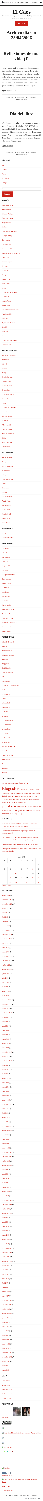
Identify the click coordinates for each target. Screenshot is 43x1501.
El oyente (5, 266)
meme (23, 799)
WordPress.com (6, 1398)
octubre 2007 (6, 1257)
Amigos (4, 783)
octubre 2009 (6, 1161)
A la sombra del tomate (9, 355)
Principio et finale (7, 618)
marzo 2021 (5, 952)
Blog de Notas (6, 222)
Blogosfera (11, 788)
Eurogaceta (5, 275)
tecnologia (14, 814)
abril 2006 (5, 1335)
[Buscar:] (21, 189)
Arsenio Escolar (7, 650)
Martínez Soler (6, 738)
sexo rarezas (36, 810)
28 (27, 882)
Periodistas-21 (6, 759)
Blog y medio (6, 470)
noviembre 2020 (7, 961)
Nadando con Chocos (8, 746)
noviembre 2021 (7, 934)
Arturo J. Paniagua (7, 214)
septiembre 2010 (7, 1130)
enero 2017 (5, 1083)
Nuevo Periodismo (7, 751)
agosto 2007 (5, 1265)
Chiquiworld (6, 566)
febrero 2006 (6, 1344)
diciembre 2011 (6, 1104)
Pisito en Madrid (7, 429)
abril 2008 (5, 1231)
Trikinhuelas (6, 447)
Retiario (4, 772)
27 (21, 882)
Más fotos (5, 1417)
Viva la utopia (6, 631)
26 (16, 882)
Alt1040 (4, 364)
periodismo (9, 806)
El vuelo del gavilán (8, 394)
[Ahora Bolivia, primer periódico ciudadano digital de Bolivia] (21, 1480)
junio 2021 (5, 943)
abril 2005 (5, 1366)
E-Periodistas (6, 681)
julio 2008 (5, 1217)
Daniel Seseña (6, 668)
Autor (3, 165)
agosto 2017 (5, 1069)
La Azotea (5, 711)
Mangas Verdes (6, 505)
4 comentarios (22, 155)
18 (10, 878)
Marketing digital (15, 799)
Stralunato (5, 331)
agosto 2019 (5, 1017)
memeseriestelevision (32, 799)
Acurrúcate (5, 360)
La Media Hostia (7, 725)
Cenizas (4, 227)
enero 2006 (5, 1348)
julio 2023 (5, 913)
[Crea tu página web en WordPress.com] (21, 2)
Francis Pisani (6, 501)
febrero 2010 (6, 1148)
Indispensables (18, 796)
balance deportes (13, 783)
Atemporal (5, 659)
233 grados (5, 548)
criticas (37, 789)
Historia (10, 796)
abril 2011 (5, 1113)
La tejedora (5, 412)
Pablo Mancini (6, 425)
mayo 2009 (5, 1178)
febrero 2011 (6, 1117)
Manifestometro (7, 416)
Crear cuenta (6, 1381)
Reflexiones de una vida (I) (21, 56)
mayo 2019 (5, 1030)
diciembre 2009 (6, 1152)
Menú (23, 24)
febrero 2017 (6, 1078)
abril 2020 (5, 987)
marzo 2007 (5, 1287)
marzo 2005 (5, 1370)
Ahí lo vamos (6, 557)
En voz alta (5, 270)
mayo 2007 (5, 1279)
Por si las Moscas (7, 764)
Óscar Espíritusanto (8, 218)
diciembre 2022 (6, 930)
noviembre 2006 (7, 1305)
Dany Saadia (6, 240)
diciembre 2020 (6, 956)
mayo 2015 (5, 1091)
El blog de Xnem (7, 386)
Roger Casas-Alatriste (8, 323)
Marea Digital (6, 305)
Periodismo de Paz (7, 755)
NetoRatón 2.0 (6, 514)
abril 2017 (5, 1074)
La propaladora (6, 729)
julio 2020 (5, 978)
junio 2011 (5, 1109)
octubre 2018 (6, 1056)
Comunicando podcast (8, 479)
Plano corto (5, 318)
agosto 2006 (5, 1318)
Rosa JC (4, 327)
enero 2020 (5, 995)
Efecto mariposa (7, 262)
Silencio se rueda (7, 442)
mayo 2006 (5, 1331)
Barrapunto (5, 462)
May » (9, 885)
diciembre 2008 (6, 1200)
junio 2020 (5, 982)
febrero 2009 (6, 1191)
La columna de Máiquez (9, 292)
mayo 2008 (5, 1226)
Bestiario (4, 368)
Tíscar (4, 336)
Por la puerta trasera (8, 434)
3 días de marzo (7, 553)
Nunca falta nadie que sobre (10, 310)
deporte (12, 793)
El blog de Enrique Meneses (10, 685)
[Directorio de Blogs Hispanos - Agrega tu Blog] (21, 1433)
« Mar (4, 885)
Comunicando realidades (9, 231)
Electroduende (6, 579)
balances (23, 783)
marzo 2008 (5, 1235)
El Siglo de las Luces (8, 575)
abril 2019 (5, 1035)
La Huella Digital (7, 720)
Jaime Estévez (6, 283)
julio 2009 (5, 1170)
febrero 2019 (6, 1043)
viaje (20, 814)
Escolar (4, 698)
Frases (4, 174)
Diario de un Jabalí (8, 249)
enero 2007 (5, 1296)
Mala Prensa (5, 592)
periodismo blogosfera (24, 806)
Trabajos (4, 183)
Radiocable (5, 768)
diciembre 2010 (6, 1126)
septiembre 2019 (7, 1013)
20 (21, 878)
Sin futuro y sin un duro (9, 622)
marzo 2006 (5, 1340)
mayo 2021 (5, 947)
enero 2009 (5, 1196)
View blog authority (8, 1475)
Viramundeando (7, 627)
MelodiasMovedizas (8, 538)
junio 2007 (5, 1274)
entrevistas (19, 793)
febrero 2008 (6, 1239)
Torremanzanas (6, 344)
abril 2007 (5, 1283)
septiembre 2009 (7, 1165)
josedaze (10, 97)
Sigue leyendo (7, 90)
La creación (5, 297)
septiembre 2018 (7, 1061)
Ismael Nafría (6, 707)
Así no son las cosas (8, 655)
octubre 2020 (6, 965)
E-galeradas (5, 257)
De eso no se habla (7, 672)
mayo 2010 (5, 1139)
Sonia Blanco (6, 523)
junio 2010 (5, 1135)
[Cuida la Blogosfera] (3, 1428)
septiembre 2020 (7, 969)
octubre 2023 (6, 908)
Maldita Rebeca (6, 301)
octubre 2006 (6, 1309)
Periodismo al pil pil (8, 609)
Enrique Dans (6, 399)
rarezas (29, 810)
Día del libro (22, 113)
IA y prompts (6, 178)
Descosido (5, 570)
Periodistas (13, 810)
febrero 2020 (6, 991)
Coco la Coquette (7, 377)
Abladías (4, 646)
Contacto (4, 169)
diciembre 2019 (6, 1000)
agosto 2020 (5, 974)
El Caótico (5, 533)
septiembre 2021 (7, 939)
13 (21, 873)
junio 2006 (5, 1326)
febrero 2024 (6, 895)
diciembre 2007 (6, 1248)
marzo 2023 (5, 921)
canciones (30, 789)
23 (38, 878)
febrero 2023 (6, 926)
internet (5, 799)
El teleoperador (6, 694)
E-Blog (4, 483)
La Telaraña (5, 733)
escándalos (27, 793)
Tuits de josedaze (7, 1490)
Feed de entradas (7, 1389)
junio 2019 (5, 1026)
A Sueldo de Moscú (8, 642)
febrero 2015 (6, 1100)
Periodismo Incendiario (9, 614)
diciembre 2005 (6, 1353)
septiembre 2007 (7, 1261)
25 (10, 882)
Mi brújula (5, 420)
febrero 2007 (6, 1292)
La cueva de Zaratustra (9, 407)
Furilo (4, 403)
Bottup (4, 373)
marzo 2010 (5, 1143)
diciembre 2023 (6, 900)
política (21, 810)
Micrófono (5, 601)
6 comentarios (22, 100)
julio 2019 (5, 1022)
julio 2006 (5, 1322)
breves (23, 789)
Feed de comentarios (8, 1394)
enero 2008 (5, 1244)
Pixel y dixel (6, 518)
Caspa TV (5, 561)
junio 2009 (5, 1174)
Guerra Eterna (6, 583)
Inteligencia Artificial (30, 796)
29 (33, 882)
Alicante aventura (7, 205)
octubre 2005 (6, 1361)
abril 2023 (5, 917)
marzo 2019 (5, 1039)
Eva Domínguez (7, 496)
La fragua (5, 716)
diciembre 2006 (6, 1300)
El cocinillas (5, 390)
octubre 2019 (6, 1008)
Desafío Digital (6, 381)
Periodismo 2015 (7, 314)
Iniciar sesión (6, 1385)
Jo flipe (4, 288)
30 (38, 882)
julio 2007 (5, 1270)
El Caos (21, 12)
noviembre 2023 (7, 904)
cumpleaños (5, 793)
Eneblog (4, 492)
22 (33, 878)
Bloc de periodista (7, 466)
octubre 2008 (6, 1209)
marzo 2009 (5, 1187)
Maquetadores (6, 596)
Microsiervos (6, 510)
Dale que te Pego (7, 236)
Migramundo (6, 742)
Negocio (14, 802)
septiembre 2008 (7, 1213)
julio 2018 (5, 1065)
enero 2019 (5, 1048)
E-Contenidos (6, 677)
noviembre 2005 (7, 1357)
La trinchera (5, 588)
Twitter (6, 1486)
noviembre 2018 (7, 1052)
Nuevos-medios (6, 605)
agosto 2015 (5, 1087)
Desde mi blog (6, 244)
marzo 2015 (5, 1096)
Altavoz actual (6, 209)
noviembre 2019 (7, 1004)
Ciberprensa (5, 475)
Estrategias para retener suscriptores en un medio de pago (19, 844)
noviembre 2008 (7, 1204)
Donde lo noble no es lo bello (11, 253)
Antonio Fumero (7, 457)
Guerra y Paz (6, 279)
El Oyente (5, 690)
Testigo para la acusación (9, 340)
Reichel (4, 438)
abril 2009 (5, 1183)
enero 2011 (5, 1122)
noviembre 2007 (7, 1252)
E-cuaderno (5, 488)
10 (4, 873)
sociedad (5, 814)
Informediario (6, 703)
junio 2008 (5, 1222)
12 (16, 873)
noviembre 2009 (7, 1156)
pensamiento (22, 802)
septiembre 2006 (7, 1313)
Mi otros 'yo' (6, 802)
